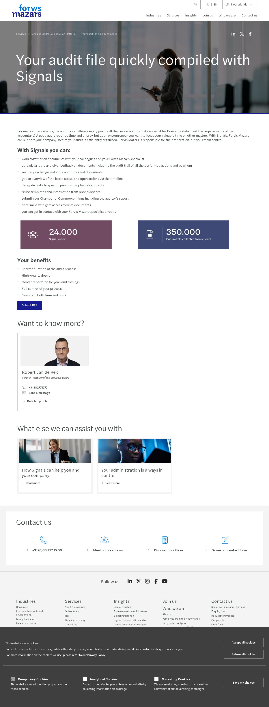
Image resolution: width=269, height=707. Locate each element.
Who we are (227, 15)
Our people (217, 620)
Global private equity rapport (130, 624)
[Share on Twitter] (241, 33)
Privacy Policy (96, 655)
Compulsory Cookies (33, 679)
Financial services (26, 623)
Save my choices (244, 682)
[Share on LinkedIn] (233, 33)
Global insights (122, 607)
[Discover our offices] (164, 544)
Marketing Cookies (176, 679)
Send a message (39, 393)
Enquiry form (218, 611)
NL (207, 4)
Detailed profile (37, 401)
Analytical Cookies (103, 679)
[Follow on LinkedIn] (130, 581)
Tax (67, 615)
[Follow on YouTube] (165, 581)
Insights (191, 15)
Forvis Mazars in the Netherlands (181, 618)
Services (173, 15)
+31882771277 (37, 387)
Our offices (217, 624)
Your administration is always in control (132, 472)
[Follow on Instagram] (147, 581)
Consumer (22, 607)
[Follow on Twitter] (138, 581)
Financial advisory (75, 620)
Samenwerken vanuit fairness (130, 611)
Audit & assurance (75, 607)
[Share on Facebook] (250, 33)
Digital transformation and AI (130, 620)
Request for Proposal (223, 615)
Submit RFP (29, 305)
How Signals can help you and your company (51, 472)
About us (167, 614)
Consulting (71, 624)
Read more (33, 483)
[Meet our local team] (104, 544)
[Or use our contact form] (225, 544)
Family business (25, 619)
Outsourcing (72, 611)
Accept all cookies (243, 642)
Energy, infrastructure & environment (29, 612)
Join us (208, 15)
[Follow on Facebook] (156, 581)
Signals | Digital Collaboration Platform (53, 33)
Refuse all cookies (243, 654)
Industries (153, 15)
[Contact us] (43, 544)
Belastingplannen (124, 615)
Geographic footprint (174, 623)
